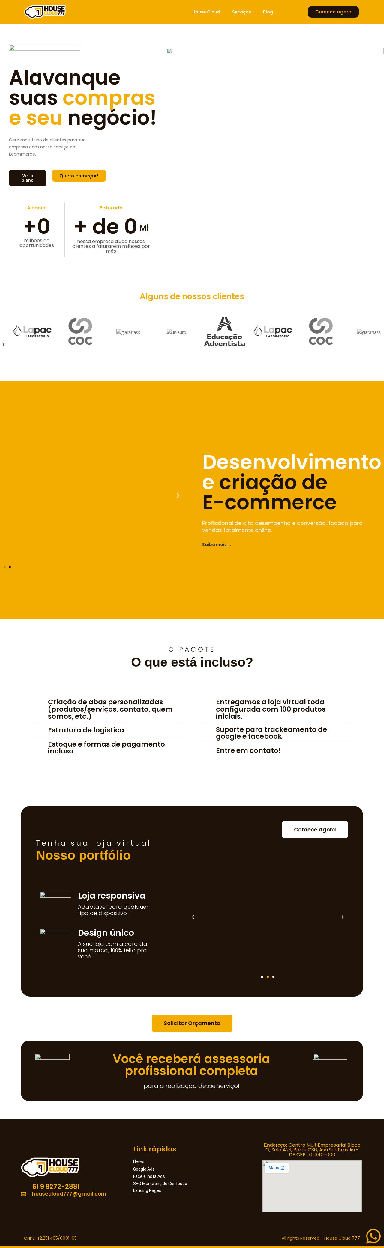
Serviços (241, 12)
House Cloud (206, 12)
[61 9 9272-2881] (71, 1186)
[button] (178, 496)
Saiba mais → (217, 545)
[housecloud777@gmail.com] (71, 1194)
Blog (268, 12)
